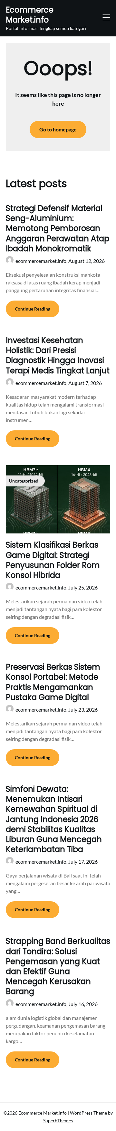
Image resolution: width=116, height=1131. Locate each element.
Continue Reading (32, 309)
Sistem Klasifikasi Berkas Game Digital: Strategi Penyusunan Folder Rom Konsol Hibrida (53, 560)
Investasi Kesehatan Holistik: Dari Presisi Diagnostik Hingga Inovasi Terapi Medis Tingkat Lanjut (58, 355)
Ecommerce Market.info (29, 15)
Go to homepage (58, 129)
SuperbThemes (58, 1120)
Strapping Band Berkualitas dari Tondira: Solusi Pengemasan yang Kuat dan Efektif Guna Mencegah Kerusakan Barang (58, 966)
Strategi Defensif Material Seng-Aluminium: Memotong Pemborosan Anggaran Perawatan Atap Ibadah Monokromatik (57, 228)
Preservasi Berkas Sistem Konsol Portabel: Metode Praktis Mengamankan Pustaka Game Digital (53, 682)
